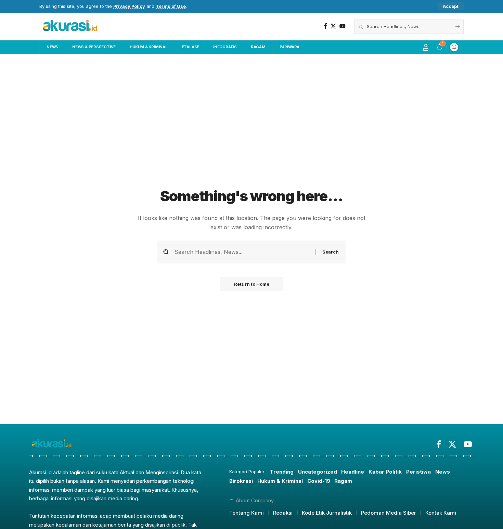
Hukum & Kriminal (280, 481)
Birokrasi (241, 481)
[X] (333, 26)
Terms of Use (171, 6)
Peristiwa (418, 471)
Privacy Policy (129, 6)
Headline (352, 471)
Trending (282, 471)
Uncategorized (317, 471)
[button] (451, 6)
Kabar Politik (385, 471)
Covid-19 (318, 481)
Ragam (343, 481)
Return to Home (251, 284)
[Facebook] (325, 26)
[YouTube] (342, 26)
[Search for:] (242, 252)
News (442, 471)
